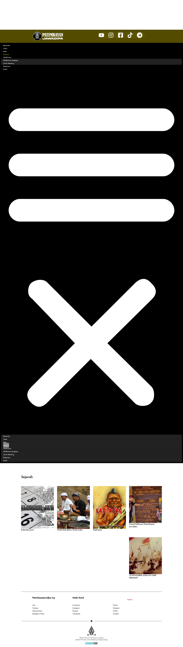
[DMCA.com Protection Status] (91, 643)
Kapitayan (97, 529)
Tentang (35, 608)
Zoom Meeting (8, 63)
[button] (91, 253)
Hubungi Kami (37, 611)
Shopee (75, 611)
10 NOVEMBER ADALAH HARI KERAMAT (142, 576)
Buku (5, 51)
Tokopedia (76, 614)
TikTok (115, 605)
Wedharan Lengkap (10, 60)
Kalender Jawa (27, 529)
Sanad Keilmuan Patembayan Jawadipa (141, 525)
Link (33, 605)
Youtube (116, 614)
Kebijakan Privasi (38, 614)
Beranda (6, 45)
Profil (5, 69)
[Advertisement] (63, 15)
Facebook (76, 605)
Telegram (116, 608)
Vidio (5, 48)
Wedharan (7, 57)
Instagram (76, 608)
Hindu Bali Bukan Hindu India (69, 529)
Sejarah (6, 54)
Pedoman (6, 66)
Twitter (115, 611)
